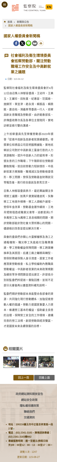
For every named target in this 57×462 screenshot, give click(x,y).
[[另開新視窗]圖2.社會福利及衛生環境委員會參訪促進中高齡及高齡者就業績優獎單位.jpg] (28, 362)
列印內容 (41, 43)
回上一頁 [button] (23, 377)
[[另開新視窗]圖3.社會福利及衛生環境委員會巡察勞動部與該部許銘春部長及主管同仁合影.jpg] (46, 362)
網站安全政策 (29, 399)
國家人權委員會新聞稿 (20, 25)
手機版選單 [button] (5, 5)
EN (49, 7)
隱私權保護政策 (29, 405)
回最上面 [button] (44, 377)
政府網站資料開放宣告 (29, 394)
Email (35, 43)
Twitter (22, 43)
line (28, 43)
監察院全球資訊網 (28, 7)
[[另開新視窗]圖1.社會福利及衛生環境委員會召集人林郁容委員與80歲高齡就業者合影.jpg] (11, 362)
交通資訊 (29, 417)
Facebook (16, 43)
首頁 (9, 22)
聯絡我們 (29, 411)
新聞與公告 (23, 22)
